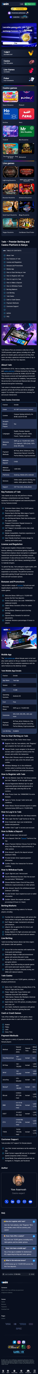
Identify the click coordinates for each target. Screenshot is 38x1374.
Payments (4, 1306)
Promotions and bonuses (18, 13)
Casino (21, 1372)
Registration (31, 4)
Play (15, 43)
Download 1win (5, 1309)
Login (21, 4)
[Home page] (5, 4)
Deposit (24, 838)
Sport (8, 1372)
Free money (20, 9)
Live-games (28, 1372)
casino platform (9, 371)
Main (3, 1372)
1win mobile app (9, 658)
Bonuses (3, 1304)
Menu (34, 1372)
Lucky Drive (16, 17)
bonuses (20, 585)
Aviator (3, 1318)
